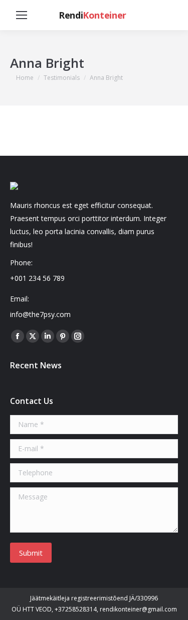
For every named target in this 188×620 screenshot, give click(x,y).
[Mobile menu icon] (21, 15)
